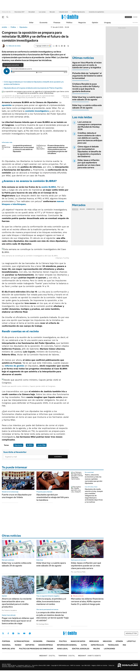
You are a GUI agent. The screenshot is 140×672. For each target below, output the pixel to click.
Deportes (29, 645)
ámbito (4, 27)
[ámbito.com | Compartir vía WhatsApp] (54, 46)
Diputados (23, 27)
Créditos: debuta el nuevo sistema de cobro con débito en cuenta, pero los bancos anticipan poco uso (90, 138)
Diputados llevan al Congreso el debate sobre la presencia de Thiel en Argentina (33, 88)
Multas (96, 649)
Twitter (3, 633)
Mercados (94, 641)
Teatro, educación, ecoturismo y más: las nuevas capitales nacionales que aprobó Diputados (93, 479)
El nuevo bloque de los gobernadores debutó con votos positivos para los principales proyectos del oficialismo (58, 149)
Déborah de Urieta (14, 46)
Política (69, 22)
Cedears (99, 209)
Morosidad (31, 12)
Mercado (52, 12)
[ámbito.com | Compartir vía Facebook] (56, 46)
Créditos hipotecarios (78, 12)
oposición (7, 105)
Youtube (24, 633)
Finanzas (56, 22)
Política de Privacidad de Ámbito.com (36, 649)
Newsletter (135, 22)
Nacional (6, 645)
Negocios (82, 22)
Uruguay (107, 22)
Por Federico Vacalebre (9, 610)
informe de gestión (14, 366)
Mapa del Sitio (8, 649)
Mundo (18, 645)
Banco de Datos (78, 641)
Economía (43, 22)
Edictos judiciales (80, 649)
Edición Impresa (45, 645)
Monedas (75, 209)
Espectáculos (97, 645)
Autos (84, 645)
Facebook (8, 633)
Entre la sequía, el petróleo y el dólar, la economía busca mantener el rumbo (51, 601)
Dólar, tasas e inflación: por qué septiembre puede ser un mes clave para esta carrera (89, 164)
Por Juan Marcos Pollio (78, 572)
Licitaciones (109, 649)
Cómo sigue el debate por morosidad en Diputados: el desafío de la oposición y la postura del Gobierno (89, 151)
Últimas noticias (21, 641)
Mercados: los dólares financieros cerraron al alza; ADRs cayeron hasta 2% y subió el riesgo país (87, 601)
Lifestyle (131, 641)
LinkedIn (19, 633)
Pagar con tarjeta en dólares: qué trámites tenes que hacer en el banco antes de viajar (18, 621)
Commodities (90, 209)
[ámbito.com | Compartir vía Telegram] (64, 46)
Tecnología (113, 645)
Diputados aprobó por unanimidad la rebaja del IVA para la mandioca (52, 497)
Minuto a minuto (78, 596)
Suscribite (58, 456)
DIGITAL (47, 656)
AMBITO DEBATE (89, 656)
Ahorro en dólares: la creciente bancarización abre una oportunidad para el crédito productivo (17, 602)
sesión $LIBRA (48, 187)
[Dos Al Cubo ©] (128, 665)
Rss (124, 645)
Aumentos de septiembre (96, 12)
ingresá (135, 17)
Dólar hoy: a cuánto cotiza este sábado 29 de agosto (87, 106)
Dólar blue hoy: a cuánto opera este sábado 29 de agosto (87, 98)
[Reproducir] (7, 71)
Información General (67, 645)
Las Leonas (42, 12)
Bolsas (82, 209)
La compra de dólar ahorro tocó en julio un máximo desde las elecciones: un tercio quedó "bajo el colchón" (52, 616)
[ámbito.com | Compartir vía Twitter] (59, 46)
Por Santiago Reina (42, 624)
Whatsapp (30, 633)
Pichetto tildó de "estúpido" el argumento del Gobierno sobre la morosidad (87, 75)
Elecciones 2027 (19, 12)
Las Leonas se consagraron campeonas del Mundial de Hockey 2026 (90, 126)
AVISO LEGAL (62, 649)
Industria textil (63, 12)
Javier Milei (41, 445)
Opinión (95, 22)
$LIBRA (30, 445)
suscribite (128, 17)
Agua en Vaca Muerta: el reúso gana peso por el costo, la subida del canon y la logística (87, 65)
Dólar (31, 22)
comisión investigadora (37, 111)
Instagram (13, 633)
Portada (6, 641)
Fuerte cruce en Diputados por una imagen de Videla (17, 496)
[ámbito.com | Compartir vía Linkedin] (62, 46)
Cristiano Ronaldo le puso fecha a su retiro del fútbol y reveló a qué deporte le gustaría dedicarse (86, 88)
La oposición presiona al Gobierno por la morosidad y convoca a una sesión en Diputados (23, 148)
